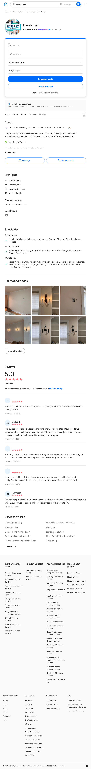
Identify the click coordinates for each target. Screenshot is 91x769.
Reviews (32, 114)
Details (15, 114)
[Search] (78, 4)
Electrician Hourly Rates (76, 581)
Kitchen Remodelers (32, 740)
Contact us (7, 716)
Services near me (53, 708)
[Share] (84, 114)
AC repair (28, 724)
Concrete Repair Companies (23, 12)
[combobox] (35, 4)
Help (5, 720)
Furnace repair (30, 728)
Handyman (29, 700)
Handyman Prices (74, 573)
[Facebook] (6, 215)
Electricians (29, 708)
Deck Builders (30, 755)
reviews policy (55, 388)
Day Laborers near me (54, 622)
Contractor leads (74, 700)
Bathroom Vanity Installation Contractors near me (55, 660)
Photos (24, 114)
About (7, 114)
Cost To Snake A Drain (75, 585)
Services (42, 114)
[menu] (5, 4)
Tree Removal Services (33, 743)
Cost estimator (52, 704)
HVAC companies (31, 720)
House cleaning (30, 716)
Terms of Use (26, 766)
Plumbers (28, 704)
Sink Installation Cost (75, 589)
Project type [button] (15, 70)
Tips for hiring (51, 700)
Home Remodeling (32, 732)
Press (5, 712)
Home (7, 12)
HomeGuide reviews (76, 711)
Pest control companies (34, 747)
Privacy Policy (39, 766)
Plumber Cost (72, 577)
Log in (5, 704)
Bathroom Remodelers (33, 736)
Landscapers (30, 712)
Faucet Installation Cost (76, 592)
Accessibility (52, 766)
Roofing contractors (32, 751)
